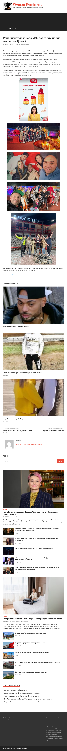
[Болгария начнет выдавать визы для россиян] (8, 678)
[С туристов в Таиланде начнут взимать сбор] (8, 639)
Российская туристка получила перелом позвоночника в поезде (37, 662)
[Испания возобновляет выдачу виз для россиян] (8, 658)
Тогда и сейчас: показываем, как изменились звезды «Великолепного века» (28, 702)
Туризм (5, 616)
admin (13, 44)
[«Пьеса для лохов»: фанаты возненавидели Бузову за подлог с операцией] (8, 544)
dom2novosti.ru (14, 275)
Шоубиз (5, 509)
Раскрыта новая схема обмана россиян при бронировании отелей (33, 619)
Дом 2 (4, 35)
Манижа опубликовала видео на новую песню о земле (34, 548)
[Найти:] (33, 461)
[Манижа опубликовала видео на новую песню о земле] (8, 554)
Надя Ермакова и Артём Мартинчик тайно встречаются (22, 419)
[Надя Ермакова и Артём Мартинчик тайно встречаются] (33, 417)
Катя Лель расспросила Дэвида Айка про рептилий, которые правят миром (28, 699)
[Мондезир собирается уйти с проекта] (33, 324)
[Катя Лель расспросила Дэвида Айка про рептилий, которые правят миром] (33, 508)
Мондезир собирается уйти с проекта (16, 326)
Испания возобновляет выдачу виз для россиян (32, 652)
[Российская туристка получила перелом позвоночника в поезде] (8, 668)
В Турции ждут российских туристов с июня (30, 643)
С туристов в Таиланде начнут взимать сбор (30, 633)
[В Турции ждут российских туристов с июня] (8, 649)
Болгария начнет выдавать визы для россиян (31, 672)
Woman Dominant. (28, 4)
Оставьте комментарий (22, 44)
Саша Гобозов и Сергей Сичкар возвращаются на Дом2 (22, 373)
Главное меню (10, 28)
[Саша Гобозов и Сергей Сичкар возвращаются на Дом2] (33, 370)
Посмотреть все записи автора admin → (29, 444)
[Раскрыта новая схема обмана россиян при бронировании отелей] (33, 615)
